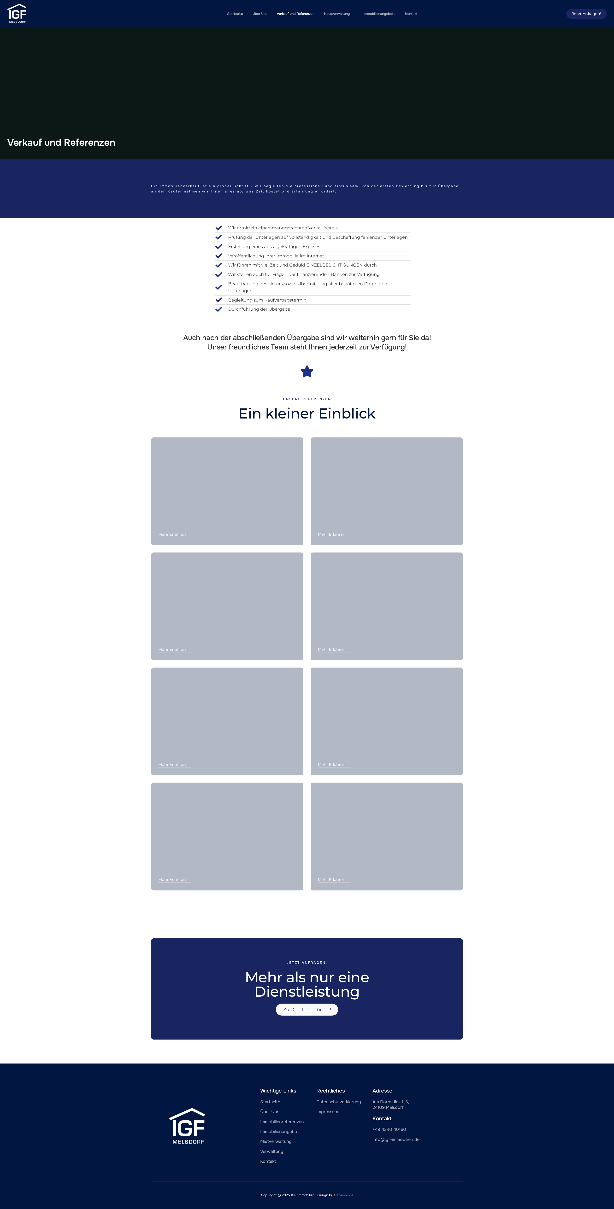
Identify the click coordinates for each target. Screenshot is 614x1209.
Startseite (235, 14)
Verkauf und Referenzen (295, 14)
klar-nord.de (343, 1195)
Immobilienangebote (379, 14)
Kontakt (411, 14)
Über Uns (260, 14)
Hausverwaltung (337, 14)
